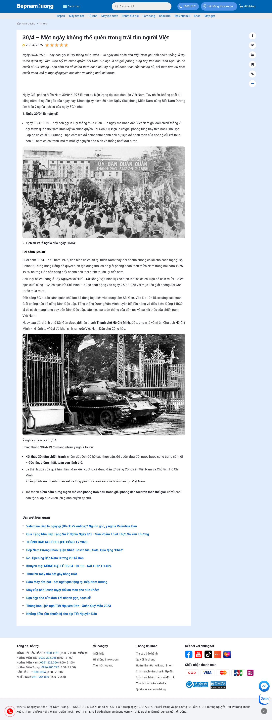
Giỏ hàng (249, 6)
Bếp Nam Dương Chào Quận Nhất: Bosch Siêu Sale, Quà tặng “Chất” (74, 550)
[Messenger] (264, 687)
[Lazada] (227, 655)
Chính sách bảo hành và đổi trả (155, 677)
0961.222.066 (49, 662)
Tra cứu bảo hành (147, 653)
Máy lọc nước (109, 16)
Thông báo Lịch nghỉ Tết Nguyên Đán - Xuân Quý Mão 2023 (68, 606)
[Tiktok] (208, 655)
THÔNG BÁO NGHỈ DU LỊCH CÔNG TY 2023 (56, 542)
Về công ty (100, 646)
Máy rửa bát (76, 16)
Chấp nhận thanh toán (200, 665)
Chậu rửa (165, 16)
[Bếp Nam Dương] (35, 6)
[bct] (196, 688)
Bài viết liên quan (36, 517)
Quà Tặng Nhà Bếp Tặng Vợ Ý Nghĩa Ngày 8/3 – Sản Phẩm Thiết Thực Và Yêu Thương (87, 534)
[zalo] (264, 700)
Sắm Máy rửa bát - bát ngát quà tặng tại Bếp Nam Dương (66, 582)
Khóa (197, 16)
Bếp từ (61, 16)
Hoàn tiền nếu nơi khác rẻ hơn (154, 665)
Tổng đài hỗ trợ (27, 646)
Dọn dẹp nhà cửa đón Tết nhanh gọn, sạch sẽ (58, 598)
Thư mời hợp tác (103, 665)
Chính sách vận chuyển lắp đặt (155, 671)
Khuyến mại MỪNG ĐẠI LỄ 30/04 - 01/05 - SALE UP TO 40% (69, 566)
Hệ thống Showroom (105, 659)
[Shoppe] (218, 655)
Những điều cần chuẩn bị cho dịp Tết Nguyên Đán (61, 614)
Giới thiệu (99, 653)
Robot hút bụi (130, 16)
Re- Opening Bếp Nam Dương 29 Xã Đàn (55, 558)
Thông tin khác (146, 646)
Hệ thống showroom (220, 6)
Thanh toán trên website (151, 683)
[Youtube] (199, 655)
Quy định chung (145, 659)
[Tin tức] (252, 83)
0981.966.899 (40, 676)
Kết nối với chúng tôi (199, 646)
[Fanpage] (189, 655)
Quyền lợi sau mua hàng (151, 689)
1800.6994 (39, 672)
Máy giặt (209, 16)
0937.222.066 (48, 657)
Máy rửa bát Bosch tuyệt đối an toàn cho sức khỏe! (62, 590)
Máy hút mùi (182, 16)
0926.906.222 (50, 667)
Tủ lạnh (92, 16)
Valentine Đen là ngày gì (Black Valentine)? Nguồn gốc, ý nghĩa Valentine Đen (81, 526)
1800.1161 (190, 6)
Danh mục (74, 6)
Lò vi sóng (149, 16)
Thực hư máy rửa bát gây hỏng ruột (51, 574)
